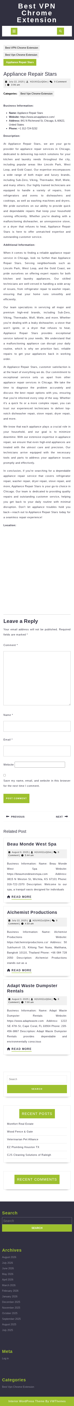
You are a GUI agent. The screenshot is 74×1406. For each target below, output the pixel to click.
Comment (10, 645)
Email (8, 739)
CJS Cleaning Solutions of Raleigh (29, 1154)
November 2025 (11, 1307)
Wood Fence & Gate (20, 1131)
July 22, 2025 (16, 82)
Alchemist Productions (32, 912)
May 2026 (7, 1274)
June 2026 (8, 1268)
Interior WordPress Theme (26, 1401)
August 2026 (9, 1257)
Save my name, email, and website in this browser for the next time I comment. (37, 783)
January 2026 (9, 1296)
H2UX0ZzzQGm (38, 82)
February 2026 (10, 1290)
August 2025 (9, 1324)
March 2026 (8, 1285)
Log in (5, 1358)
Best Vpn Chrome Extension (21, 54)
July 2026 (7, 1262)
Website (8, 764)
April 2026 (7, 1279)
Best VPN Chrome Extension (37, 13)
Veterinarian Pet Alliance (22, 1139)
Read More (22, 897)
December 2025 (11, 1301)
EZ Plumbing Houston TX (23, 1147)
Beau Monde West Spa (31, 844)
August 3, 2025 (20, 999)
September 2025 (11, 1318)
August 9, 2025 (20, 852)
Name (8, 714)
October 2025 (9, 1313)
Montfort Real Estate (20, 1123)
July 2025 (7, 1330)
